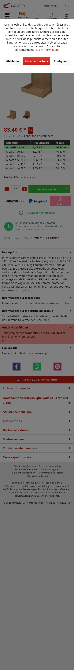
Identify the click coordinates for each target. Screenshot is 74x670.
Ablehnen (12, 61)
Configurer (61, 61)
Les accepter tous (36, 61)
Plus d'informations (47, 49)
